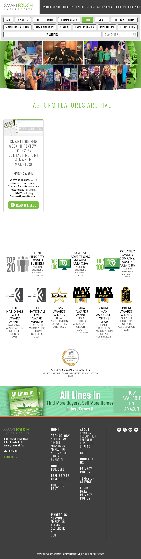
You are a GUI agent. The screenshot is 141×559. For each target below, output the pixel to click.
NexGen (64, 27)
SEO (53, 532)
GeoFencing (58, 528)
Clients (85, 447)
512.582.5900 (10, 451)
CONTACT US (10, 457)
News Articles (44, 27)
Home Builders (82, 7)
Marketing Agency (17, 27)
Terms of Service (87, 480)
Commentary (69, 20)
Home (55, 429)
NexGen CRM (58, 439)
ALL (8, 20)
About (85, 429)
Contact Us (87, 461)
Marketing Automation (59, 451)
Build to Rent (120, 7)
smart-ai (57, 460)
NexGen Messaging (58, 444)
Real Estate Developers (101, 7)
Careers (85, 433)
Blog (130, 7)
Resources (107, 27)
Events (102, 20)
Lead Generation (124, 20)
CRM (87, 20)
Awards (23, 20)
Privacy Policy (86, 470)
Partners (86, 440)
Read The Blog (26, 205)
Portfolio (86, 443)
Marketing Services (51, 7)
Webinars (52, 34)
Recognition (88, 436)
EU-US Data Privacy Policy (86, 493)
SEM (53, 535)
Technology (67, 7)
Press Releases (84, 27)
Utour (55, 456)
